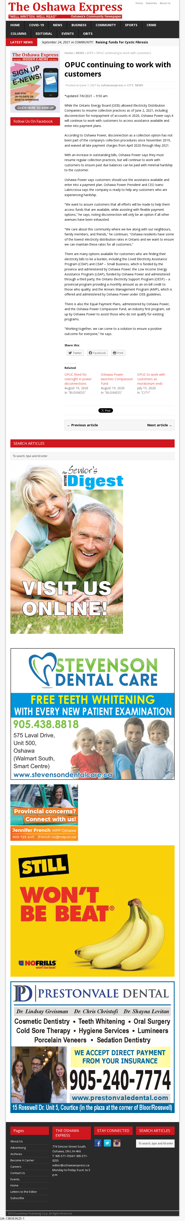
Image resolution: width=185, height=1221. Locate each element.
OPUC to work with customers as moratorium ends (151, 379)
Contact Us (17, 1173)
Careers (15, 1167)
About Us (165, 3)
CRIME (151, 25)
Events (68, 33)
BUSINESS (79, 25)
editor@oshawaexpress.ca (70, 1165)
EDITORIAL (44, 33)
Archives (16, 1154)
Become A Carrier (22, 1160)
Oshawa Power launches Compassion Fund (117, 379)
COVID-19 (36, 25)
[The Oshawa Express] (92, 10)
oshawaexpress (112, 85)
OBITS (87, 33)
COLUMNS (18, 33)
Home (139, 3)
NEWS (57, 25)
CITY (130, 85)
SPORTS (131, 25)
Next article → (159, 425)
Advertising (18, 1148)
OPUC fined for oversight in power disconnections (78, 379)
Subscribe (151, 3)
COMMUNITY (106, 25)
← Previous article (82, 425)
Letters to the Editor (23, 1192)
